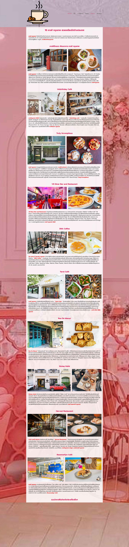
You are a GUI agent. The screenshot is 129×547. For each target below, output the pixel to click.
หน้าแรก (70, 13)
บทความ (93, 13)
